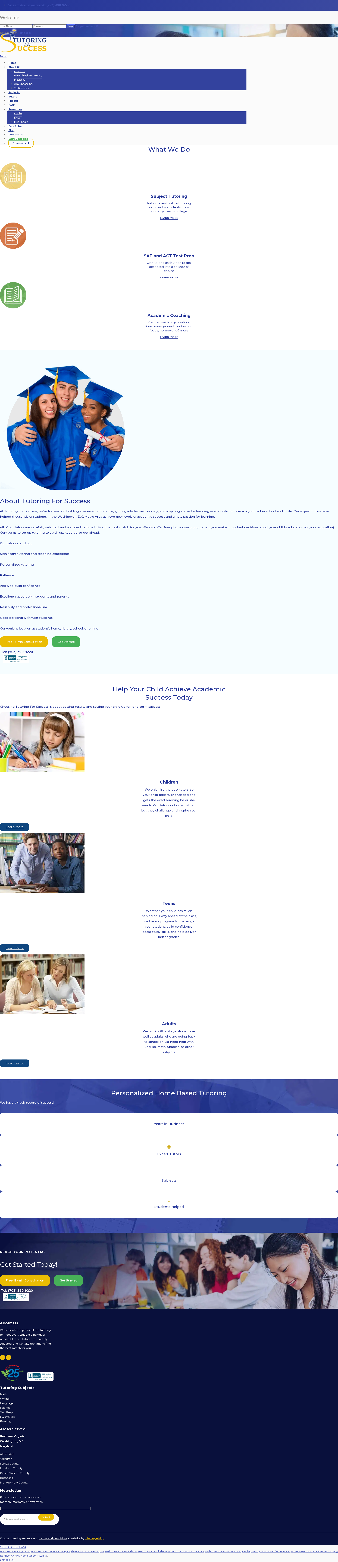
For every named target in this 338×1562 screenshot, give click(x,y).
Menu (3, 56)
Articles (18, 113)
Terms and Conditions (53, 1538)
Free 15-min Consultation (24, 642)
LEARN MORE (169, 218)
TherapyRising (94, 1538)
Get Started (66, 642)
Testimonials (21, 88)
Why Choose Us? (23, 84)
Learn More (15, 827)
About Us (14, 67)
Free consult (21, 143)
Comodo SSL (7, 1547)
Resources (15, 109)
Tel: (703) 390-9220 (17, 652)
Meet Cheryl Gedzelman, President (28, 77)
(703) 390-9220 (58, 5)
